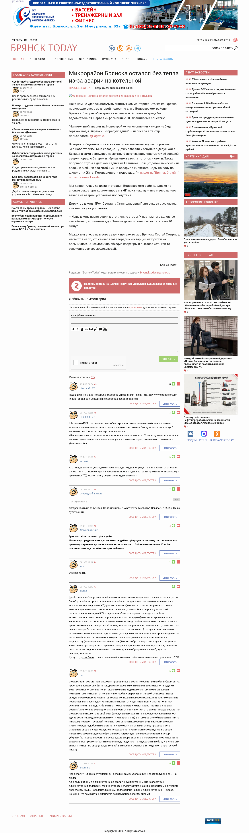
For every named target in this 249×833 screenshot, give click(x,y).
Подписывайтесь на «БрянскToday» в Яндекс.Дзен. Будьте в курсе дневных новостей (130, 285)
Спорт (126, 59)
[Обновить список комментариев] (93, 377)
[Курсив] (77, 329)
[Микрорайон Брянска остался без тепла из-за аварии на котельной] (124, 96)
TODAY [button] (141, 59)
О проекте (37, 815)
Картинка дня (197, 156)
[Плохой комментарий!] (178, 383)
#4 (95, 562)
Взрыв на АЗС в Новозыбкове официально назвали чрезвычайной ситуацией (208, 107)
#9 (95, 384)
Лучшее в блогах (199, 255)
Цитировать (170, 404)
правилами (136, 307)
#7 (95, 457)
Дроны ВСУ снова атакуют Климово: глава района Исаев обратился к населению (211, 93)
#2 (95, 671)
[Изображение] (91, 329)
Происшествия (62, 59)
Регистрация (19, 40)
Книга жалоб (163, 59)
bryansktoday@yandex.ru (155, 272)
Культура (109, 59)
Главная (17, 59)
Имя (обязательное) (83, 315)
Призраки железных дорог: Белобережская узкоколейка (211, 241)
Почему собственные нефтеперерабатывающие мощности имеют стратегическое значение (207, 420)
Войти (33, 40)
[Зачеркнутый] (86, 329)
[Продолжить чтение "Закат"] (211, 179)
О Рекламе (18, 815)
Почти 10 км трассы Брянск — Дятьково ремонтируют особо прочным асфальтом (36, 209)
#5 (95, 526)
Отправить (168, 359)
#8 (95, 412)
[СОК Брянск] (124, 14)
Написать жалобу (60, 815)
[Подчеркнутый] (82, 329)
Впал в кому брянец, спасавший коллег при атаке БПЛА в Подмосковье (37, 228)
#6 (95, 489)
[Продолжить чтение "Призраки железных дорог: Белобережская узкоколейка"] (211, 222)
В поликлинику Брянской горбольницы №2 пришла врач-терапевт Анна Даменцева (210, 131)
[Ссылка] (96, 329)
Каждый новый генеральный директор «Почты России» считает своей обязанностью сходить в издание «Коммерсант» (208, 362)
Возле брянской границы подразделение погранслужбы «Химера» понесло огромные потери (36, 218)
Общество (37, 59)
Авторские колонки (202, 202)
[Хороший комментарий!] (173, 383)
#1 (95, 763)
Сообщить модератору (142, 403)
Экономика (88, 59)
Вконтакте (190, 434)
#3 (95, 587)
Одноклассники (217, 434)
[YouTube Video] (105, 329)
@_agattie (97, 136)
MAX (204, 434)
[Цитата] (100, 329)
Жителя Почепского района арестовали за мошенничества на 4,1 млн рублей (211, 145)
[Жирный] (73, 329)
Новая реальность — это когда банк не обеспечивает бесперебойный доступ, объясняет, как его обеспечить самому (208, 305)
